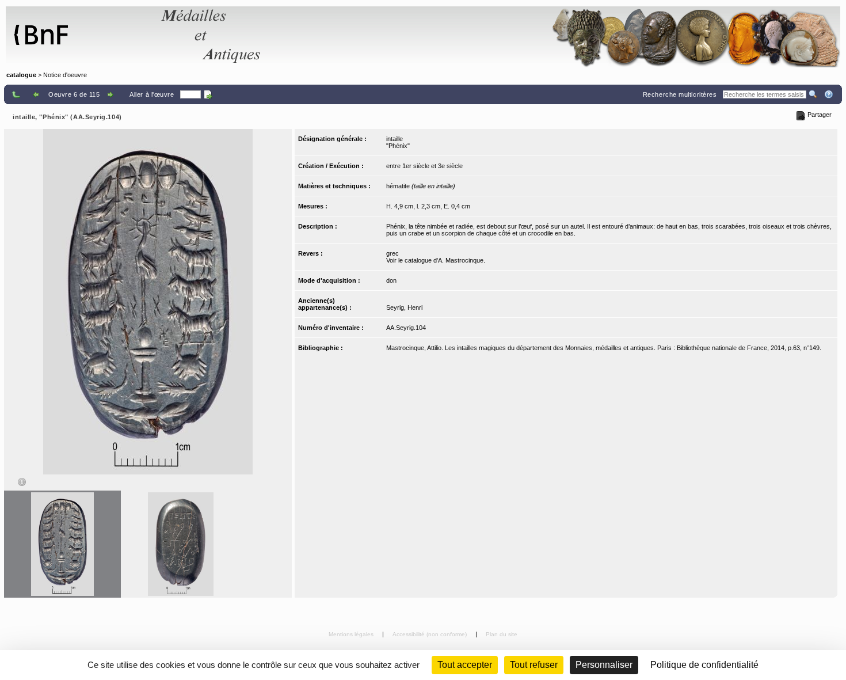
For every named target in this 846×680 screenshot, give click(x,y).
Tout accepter (464, 665)
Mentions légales (352, 634)
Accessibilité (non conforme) (430, 634)
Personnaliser (604, 665)
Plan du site (501, 634)
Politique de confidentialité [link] (704, 665)
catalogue (21, 74)
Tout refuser (534, 665)
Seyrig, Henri (404, 307)
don (391, 280)
